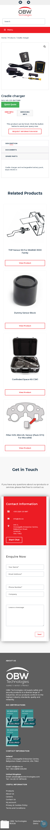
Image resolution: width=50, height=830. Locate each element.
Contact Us (11, 799)
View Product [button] (25, 263)
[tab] (25, 143)
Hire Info (9, 112)
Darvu (35, 823)
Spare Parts (11, 156)
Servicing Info (25, 113)
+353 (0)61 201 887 (20, 511)
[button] (44, 46)
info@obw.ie (18, 519)
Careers (9, 797)
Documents (11, 150)
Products (11, 38)
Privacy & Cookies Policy (16, 805)
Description (11, 143)
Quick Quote (10, 104)
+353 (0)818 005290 (18, 769)
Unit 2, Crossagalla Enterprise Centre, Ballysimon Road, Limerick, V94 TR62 (22, 760)
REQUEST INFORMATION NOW (25, 131)
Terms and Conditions (15, 808)
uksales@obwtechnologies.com (26, 777)
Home (3, 38)
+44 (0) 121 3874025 (18, 779)
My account (11, 802)
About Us (10, 794)
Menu (10, 30)
